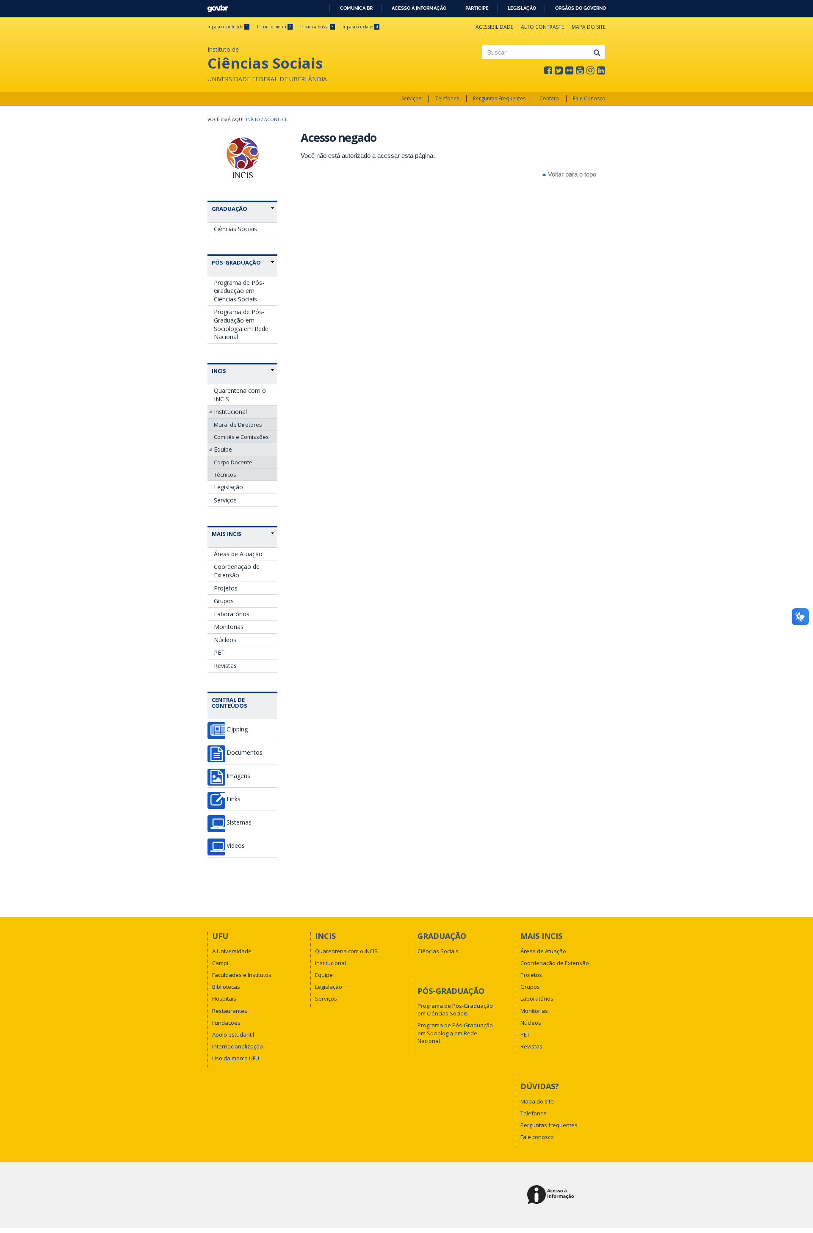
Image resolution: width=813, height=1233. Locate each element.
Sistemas (239, 822)
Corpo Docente (233, 462)
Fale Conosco (589, 98)
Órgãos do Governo (580, 8)
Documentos (245, 753)
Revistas (225, 666)
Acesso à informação (419, 8)
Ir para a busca (317, 27)
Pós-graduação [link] (236, 262)
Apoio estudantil (233, 1034)
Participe (477, 8)
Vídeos (236, 846)
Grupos (224, 601)
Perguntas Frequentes (499, 98)
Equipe (223, 449)
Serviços (411, 98)
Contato (549, 98)
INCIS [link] (219, 371)
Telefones (447, 98)
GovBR (215, 6)
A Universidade (232, 951)
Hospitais (224, 998)
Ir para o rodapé (360, 27)
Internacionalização (237, 1046)
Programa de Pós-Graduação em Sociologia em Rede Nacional (241, 324)
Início (253, 119)
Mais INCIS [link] (226, 534)
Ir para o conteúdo (227, 27)
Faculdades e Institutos (241, 975)
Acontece (276, 119)
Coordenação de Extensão (237, 571)
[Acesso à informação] (552, 1195)
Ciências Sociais (235, 229)
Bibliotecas (226, 986)
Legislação (522, 8)
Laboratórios (231, 614)
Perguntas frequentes (549, 1125)
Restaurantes (229, 1011)
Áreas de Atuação (238, 554)
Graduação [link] (229, 209)
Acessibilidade (494, 26)
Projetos (226, 588)
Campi (220, 963)
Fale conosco (537, 1137)
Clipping (237, 729)
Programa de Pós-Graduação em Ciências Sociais (239, 291)
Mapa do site (589, 26)
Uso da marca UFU (235, 1058)
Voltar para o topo (571, 174)
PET (219, 652)
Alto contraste (542, 26)
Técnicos (225, 474)
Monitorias (228, 627)
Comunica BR (356, 8)
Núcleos (225, 640)
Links (234, 799)
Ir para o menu (274, 27)
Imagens (238, 776)
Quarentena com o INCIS (240, 394)
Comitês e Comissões (241, 437)
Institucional (230, 412)
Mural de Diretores (238, 424)
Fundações (226, 1022)
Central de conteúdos (229, 702)
